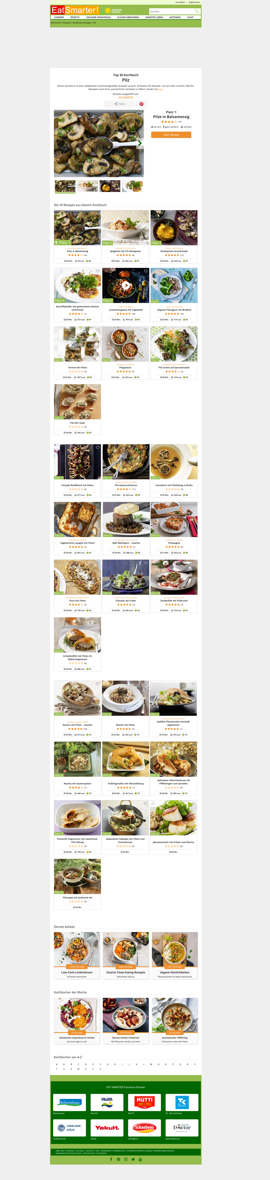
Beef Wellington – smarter (126, 542)
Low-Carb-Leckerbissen (76, 972)
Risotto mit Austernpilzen (77, 783)
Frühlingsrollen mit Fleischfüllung (126, 783)
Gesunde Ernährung (98, 17)
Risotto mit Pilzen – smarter (77, 724)
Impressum (106, 1151)
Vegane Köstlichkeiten (174, 972)
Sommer (59, 17)
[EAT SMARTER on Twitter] (133, 1159)
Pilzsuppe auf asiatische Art (77, 897)
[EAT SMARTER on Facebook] (111, 1159)
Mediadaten (88, 1153)
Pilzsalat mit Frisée (126, 600)
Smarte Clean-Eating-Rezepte (125, 972)
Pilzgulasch (125, 367)
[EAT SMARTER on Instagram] (125, 1159)
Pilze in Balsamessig (77, 251)
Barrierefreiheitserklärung (68, 1153)
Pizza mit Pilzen (77, 600)
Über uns (60, 1151)
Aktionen (175, 17)
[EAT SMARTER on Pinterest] (118, 1159)
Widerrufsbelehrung (164, 1151)
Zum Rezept (171, 135)
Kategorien (101, 1153)
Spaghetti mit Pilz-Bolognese (125, 251)
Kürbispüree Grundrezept (174, 251)
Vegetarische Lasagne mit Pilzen (77, 542)
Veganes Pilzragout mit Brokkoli (174, 309)
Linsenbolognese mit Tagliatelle (126, 309)
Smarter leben (154, 17)
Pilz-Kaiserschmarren (126, 485)
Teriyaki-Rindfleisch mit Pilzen (77, 485)
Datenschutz (119, 1151)
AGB (97, 1151)
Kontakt (90, 1151)
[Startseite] (75, 10)
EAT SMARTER (126, 97)
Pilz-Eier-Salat (77, 422)
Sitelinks (80, 1151)
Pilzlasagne (174, 542)
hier (160, 89)
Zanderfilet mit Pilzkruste (174, 600)
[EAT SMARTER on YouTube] (140, 1159)
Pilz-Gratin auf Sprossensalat (174, 367)
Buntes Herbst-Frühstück (125, 1037)
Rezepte (75, 17)
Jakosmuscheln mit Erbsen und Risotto (173, 842)
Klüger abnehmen (128, 17)
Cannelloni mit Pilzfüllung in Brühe (174, 485)
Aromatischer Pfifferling (175, 1037)
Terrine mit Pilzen (77, 367)
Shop (190, 17)
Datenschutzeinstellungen (139, 1151)
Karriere (70, 1151)
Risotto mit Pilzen (125, 724)
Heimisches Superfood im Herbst (77, 1037)
